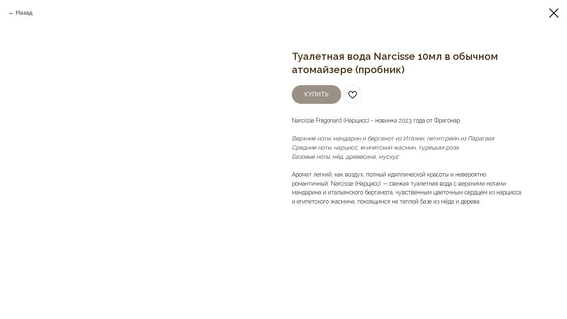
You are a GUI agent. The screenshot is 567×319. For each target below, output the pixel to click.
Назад (24, 12)
